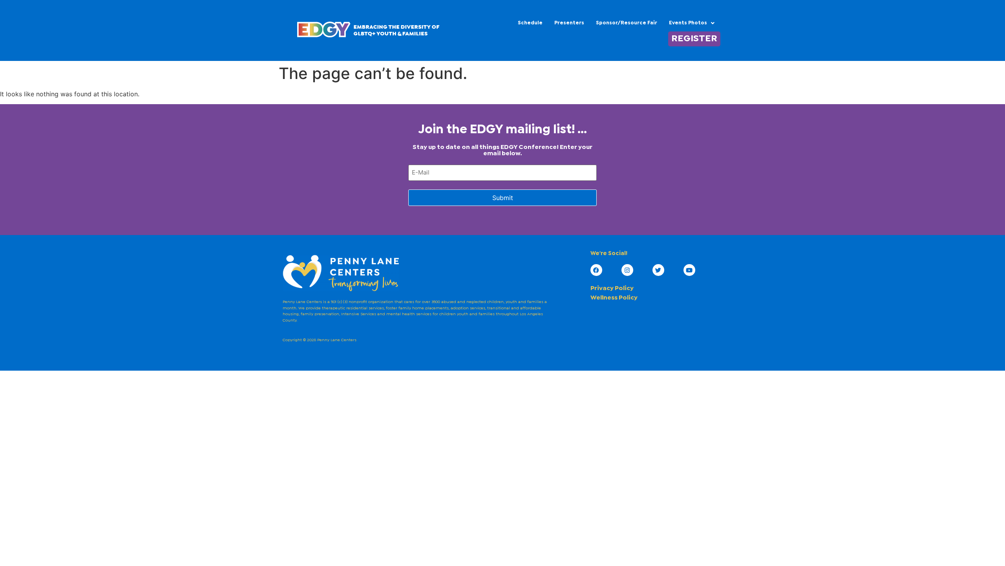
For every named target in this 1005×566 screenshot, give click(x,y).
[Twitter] (658, 270)
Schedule (530, 23)
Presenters (569, 23)
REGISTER (694, 39)
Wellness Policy (614, 297)
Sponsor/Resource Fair (626, 23)
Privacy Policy (612, 288)
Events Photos (688, 23)
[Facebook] (596, 270)
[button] (691, 23)
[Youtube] (689, 270)
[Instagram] (627, 270)
